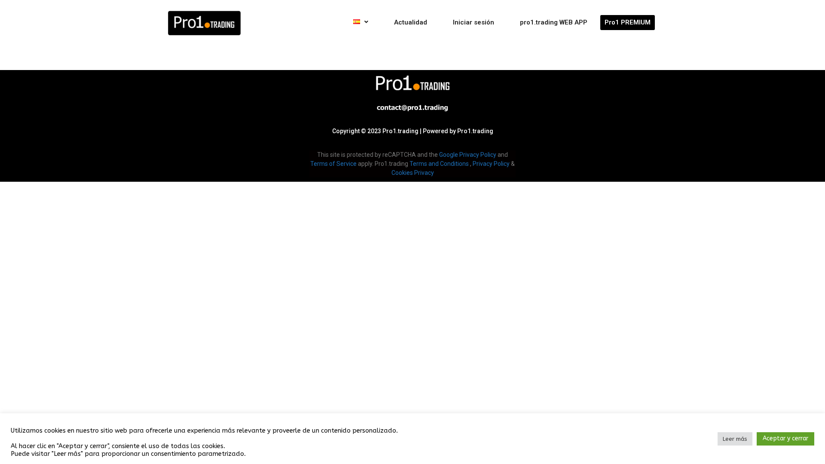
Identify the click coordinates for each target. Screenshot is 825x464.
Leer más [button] (735, 439)
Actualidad (410, 22)
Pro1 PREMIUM (628, 22)
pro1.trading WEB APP (553, 22)
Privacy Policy (491, 163)
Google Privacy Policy (467, 154)
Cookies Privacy (412, 172)
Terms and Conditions (439, 163)
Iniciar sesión (473, 22)
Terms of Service (333, 163)
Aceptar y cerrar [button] (785, 438)
